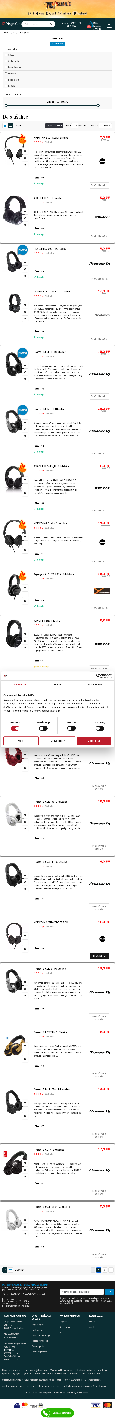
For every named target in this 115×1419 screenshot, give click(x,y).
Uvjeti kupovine (38, 1330)
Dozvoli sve (94, 740)
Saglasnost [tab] (20, 684)
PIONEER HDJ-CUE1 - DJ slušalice (50, 249)
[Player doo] (11, 24)
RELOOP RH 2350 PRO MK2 (47, 620)
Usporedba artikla (54, 125)
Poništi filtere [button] (57, 44)
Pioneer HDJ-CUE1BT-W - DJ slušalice (52, 1206)
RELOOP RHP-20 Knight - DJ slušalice (51, 466)
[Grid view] (10, 125)
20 (73, 126)
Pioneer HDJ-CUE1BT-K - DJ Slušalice (52, 1089)
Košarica (63, 1321)
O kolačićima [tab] (95, 684)
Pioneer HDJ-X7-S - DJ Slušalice (49, 409)
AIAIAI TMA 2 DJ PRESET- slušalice (51, 137)
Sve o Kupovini (38, 1346)
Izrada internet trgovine (71, 1392)
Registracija (65, 1327)
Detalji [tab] (57, 684)
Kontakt (91, 1327)
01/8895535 (71, 26)
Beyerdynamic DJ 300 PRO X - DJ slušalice (54, 574)
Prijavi (109, 1291)
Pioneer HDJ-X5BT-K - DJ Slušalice (50, 862)
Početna (7, 33)
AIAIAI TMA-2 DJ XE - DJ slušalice (50, 523)
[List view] (4, 125)
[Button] (51, 24)
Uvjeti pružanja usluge (41, 1335)
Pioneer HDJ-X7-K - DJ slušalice (49, 1149)
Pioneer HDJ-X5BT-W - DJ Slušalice (50, 801)
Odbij (21, 740)
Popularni (104, 126)
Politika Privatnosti (40, 1341)
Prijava (62, 1332)
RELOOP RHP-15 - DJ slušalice (48, 198)
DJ (14, 33)
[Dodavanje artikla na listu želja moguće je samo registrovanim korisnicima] (25, 151)
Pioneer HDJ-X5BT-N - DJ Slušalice (50, 1032)
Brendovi (91, 1321)
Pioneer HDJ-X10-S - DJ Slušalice (50, 968)
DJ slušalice (49, 142)
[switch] (43, 728)
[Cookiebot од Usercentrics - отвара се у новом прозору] (98, 676)
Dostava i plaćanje (39, 1352)
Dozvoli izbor (58, 740)
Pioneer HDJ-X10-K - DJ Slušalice (50, 352)
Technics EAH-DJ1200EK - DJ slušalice (52, 291)
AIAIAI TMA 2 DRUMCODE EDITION (51, 922)
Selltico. (85, 1392)
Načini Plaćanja (38, 1324)
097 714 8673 (76, 23)
